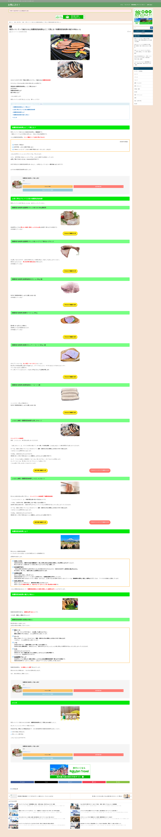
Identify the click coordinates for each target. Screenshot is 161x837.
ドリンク (136, 77)
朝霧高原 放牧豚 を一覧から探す (31, 178)
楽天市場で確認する (40, 470)
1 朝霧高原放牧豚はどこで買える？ (22, 107)
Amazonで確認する (69, 233)
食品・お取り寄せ (137, 100)
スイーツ (136, 74)
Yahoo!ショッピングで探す (47, 190)
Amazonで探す (48, 186)
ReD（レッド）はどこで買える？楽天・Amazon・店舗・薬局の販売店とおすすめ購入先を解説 (143, 40)
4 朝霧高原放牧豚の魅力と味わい (21, 114)
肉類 (10, 26)
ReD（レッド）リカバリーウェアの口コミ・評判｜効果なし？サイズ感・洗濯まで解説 (142, 52)
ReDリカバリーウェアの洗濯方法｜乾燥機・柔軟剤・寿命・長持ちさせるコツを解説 (142, 46)
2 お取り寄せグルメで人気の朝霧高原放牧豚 (24, 109)
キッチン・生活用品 (138, 71)
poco (130, 31)
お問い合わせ (149, 4)
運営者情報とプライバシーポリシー (138, 4)
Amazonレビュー (27, 183)
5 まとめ (15, 117)
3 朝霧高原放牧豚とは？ (19, 112)
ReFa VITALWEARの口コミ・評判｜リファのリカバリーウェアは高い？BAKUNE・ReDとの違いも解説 (142, 57)
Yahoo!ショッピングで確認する (99, 470)
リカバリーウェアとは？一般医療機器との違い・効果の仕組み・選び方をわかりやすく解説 (142, 63)
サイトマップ (127, 4)
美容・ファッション (138, 94)
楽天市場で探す (98, 186)
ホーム (122, 4)
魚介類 (135, 103)
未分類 (135, 91)
